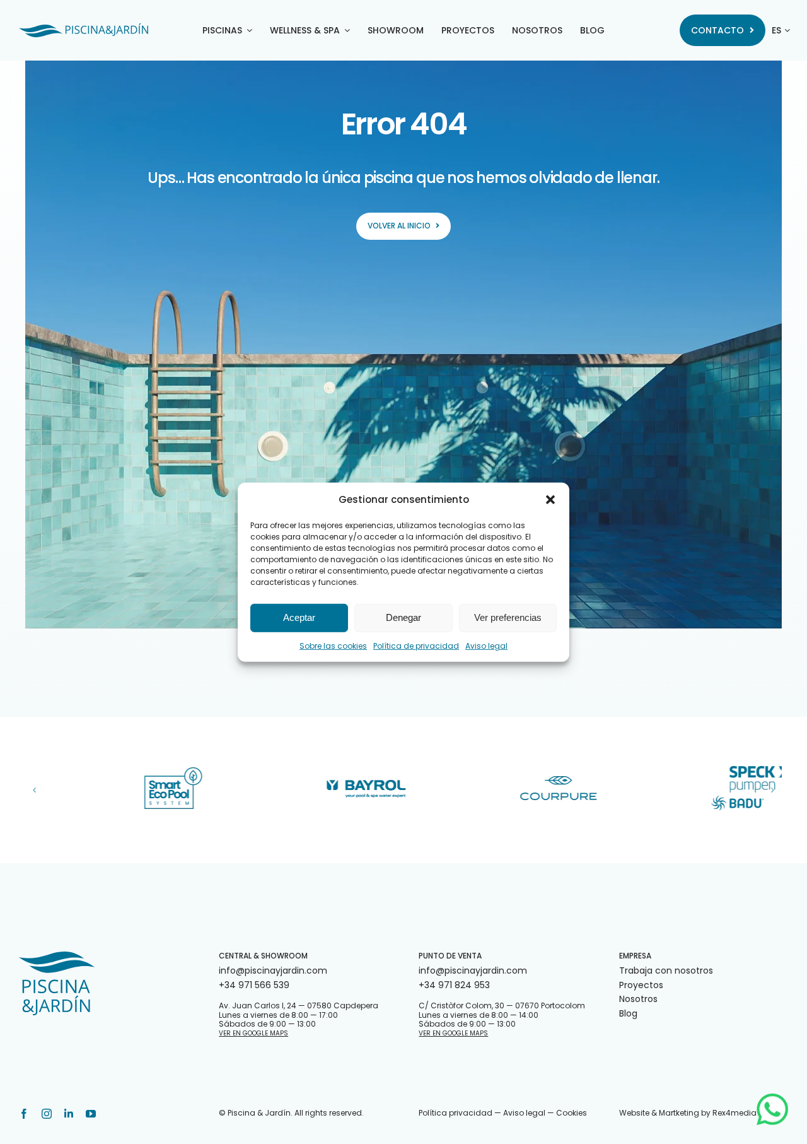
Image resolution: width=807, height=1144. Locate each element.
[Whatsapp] (772, 1098)
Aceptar (299, 617)
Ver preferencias (508, 617)
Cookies (571, 1112)
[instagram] (47, 1114)
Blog (628, 1013)
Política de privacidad (416, 645)
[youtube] (91, 1114)
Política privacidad (455, 1112)
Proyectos (641, 985)
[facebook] (24, 1114)
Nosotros (638, 999)
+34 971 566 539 (254, 985)
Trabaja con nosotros (666, 970)
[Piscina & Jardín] (83, 27)
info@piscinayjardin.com (273, 970)
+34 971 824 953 (454, 985)
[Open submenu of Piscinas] (247, 30)
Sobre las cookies (333, 645)
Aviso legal (486, 645)
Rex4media (734, 1112)
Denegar (403, 617)
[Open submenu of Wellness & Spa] (345, 30)
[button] (550, 499)
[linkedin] (68, 1114)
